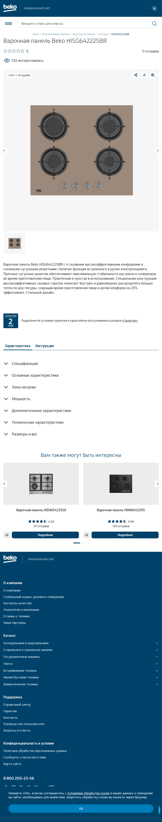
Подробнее (45, 535)
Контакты (10, 718)
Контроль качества (17, 603)
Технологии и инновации (21, 610)
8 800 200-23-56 (18, 778)
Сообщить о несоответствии (24, 757)
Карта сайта (12, 764)
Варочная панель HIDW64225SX (41, 510)
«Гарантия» (130, 320)
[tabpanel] (41, 500)
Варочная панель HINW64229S (121, 510)
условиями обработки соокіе (88, 793)
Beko (36, 34)
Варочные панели (84, 34)
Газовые (103, 34)
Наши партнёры (14, 623)
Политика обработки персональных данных (35, 751)
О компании (11, 590)
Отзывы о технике (16, 616)
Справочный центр (17, 705)
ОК (81, 808)
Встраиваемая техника (56, 34)
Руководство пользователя (23, 724)
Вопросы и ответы (16, 730)
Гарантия (10, 711)
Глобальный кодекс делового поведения (33, 597)
